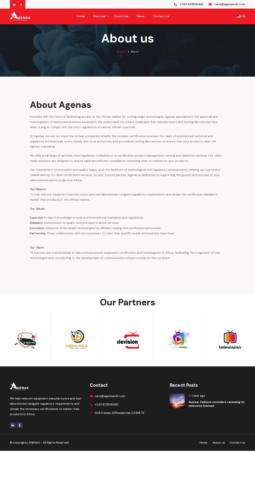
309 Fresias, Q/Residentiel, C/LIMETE (119, 413)
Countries (121, 16)
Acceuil (121, 51)
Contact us (161, 16)
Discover (99, 16)
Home (81, 16)
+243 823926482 (106, 404)
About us (218, 442)
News (140, 16)
